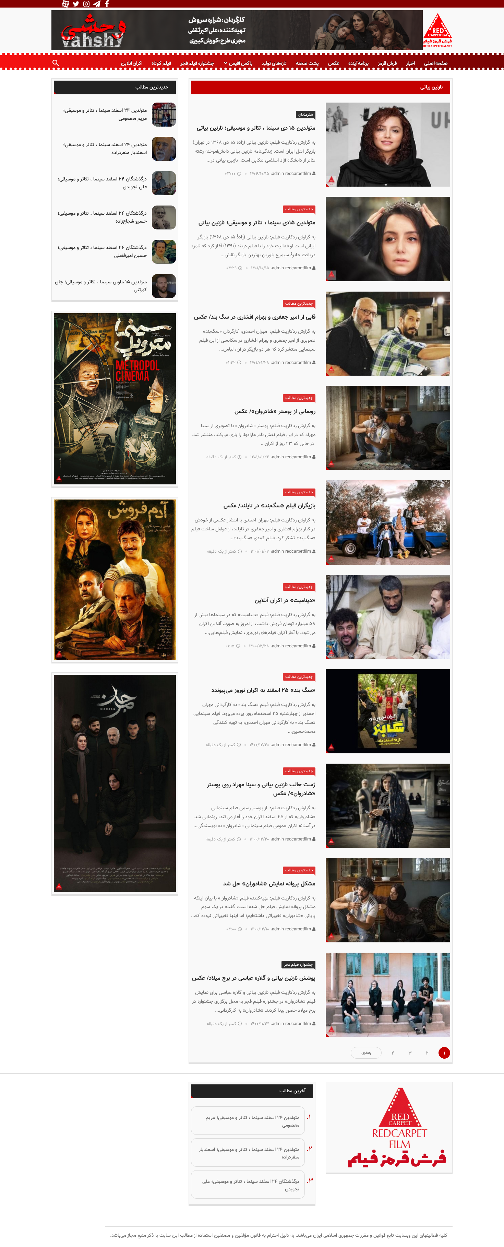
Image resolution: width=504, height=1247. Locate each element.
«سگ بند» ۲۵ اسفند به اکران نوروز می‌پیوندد (263, 690)
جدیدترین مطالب (299, 209)
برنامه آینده (358, 63)
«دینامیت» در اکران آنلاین (285, 600)
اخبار (410, 63)
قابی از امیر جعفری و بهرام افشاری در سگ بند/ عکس (254, 317)
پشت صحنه (307, 63)
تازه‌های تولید (274, 63)
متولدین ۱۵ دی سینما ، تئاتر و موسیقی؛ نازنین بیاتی (256, 128)
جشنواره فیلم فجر (197, 63)
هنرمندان (305, 114)
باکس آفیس (240, 63)
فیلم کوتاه (161, 63)
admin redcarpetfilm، (291, 173)
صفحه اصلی (436, 63)
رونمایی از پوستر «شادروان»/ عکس (275, 411)
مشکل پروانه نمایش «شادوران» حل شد (269, 884)
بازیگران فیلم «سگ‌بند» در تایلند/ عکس (269, 506)
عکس (333, 63)
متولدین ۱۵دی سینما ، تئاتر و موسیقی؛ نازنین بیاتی (257, 223)
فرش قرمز (387, 63)
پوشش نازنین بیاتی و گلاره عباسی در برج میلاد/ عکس (253, 978)
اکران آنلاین (131, 63)
